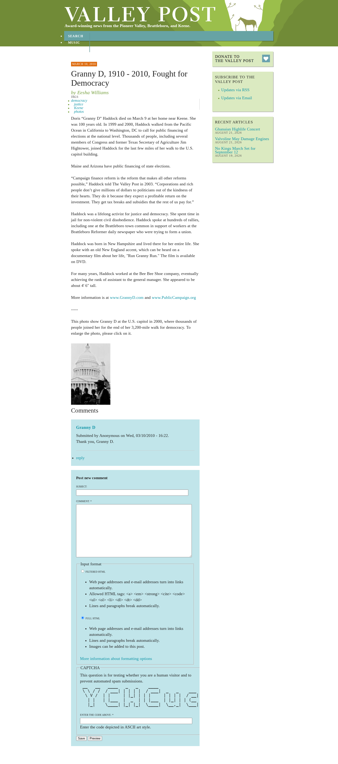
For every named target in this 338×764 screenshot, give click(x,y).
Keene (78, 108)
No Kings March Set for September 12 (235, 150)
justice (78, 104)
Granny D (85, 427)
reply (80, 458)
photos (79, 111)
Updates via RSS (235, 90)
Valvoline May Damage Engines (242, 138)
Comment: (84, 501)
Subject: (81, 486)
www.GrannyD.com (126, 297)
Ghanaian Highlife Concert (237, 129)
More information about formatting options (116, 658)
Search (75, 36)
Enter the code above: (97, 714)
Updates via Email (236, 98)
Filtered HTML (95, 571)
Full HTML (92, 618)
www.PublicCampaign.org (174, 297)
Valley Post (140, 14)
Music (74, 42)
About (74, 49)
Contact (77, 55)
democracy (79, 100)
